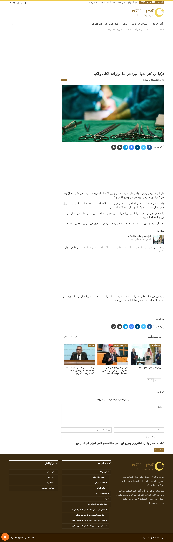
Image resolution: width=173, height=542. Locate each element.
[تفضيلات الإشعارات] (5, 537)
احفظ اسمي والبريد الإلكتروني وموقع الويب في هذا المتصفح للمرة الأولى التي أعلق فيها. (118, 444)
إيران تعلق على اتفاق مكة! (139, 237)
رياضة (125, 24)
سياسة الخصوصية (97, 3)
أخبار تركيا (158, 24)
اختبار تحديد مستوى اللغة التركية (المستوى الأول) (88, 510)
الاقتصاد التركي (100, 483)
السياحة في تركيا (140, 24)
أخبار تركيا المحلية (120, 345)
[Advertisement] (86, 51)
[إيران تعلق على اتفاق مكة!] (158, 239)
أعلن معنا (122, 3)
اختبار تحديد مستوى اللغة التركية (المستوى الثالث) (88, 520)
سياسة (64, 80)
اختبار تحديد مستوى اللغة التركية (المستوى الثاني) (88, 526)
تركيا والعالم (156, 345)
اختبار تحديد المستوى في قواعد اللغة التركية (90, 515)
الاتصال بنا (111, 3)
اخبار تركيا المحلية (99, 477)
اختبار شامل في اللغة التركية (105, 24)
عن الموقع (132, 3)
